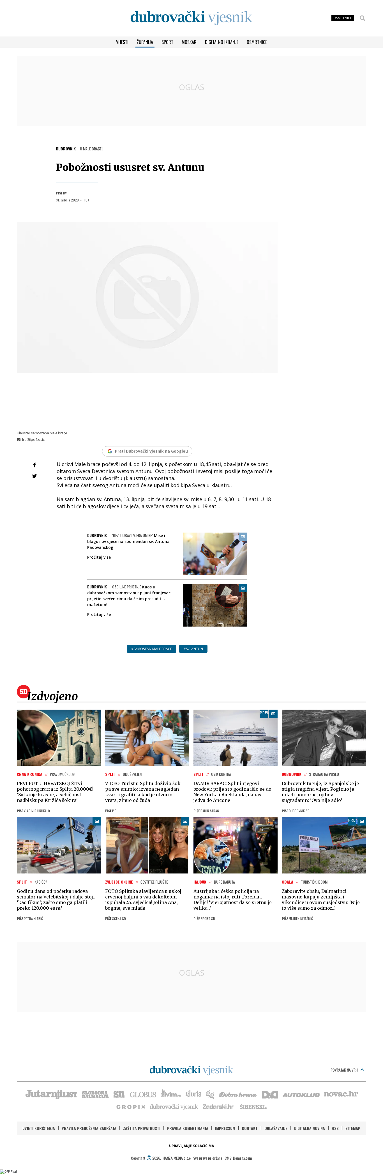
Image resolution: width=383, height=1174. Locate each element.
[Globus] (143, 1094)
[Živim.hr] (171, 1094)
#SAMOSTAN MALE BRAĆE (151, 648)
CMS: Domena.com (238, 1158)
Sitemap (352, 1128)
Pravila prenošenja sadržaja (89, 1128)
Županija (145, 42)
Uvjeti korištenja (38, 1128)
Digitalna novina (309, 1128)
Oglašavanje (275, 1128)
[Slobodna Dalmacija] (95, 1094)
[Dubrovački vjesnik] (174, 1106)
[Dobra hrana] (238, 1094)
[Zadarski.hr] (218, 1106)
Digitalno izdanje (221, 42)
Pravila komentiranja (187, 1128)
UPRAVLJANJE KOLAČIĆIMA (191, 1145)
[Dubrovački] (191, 18)
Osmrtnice (257, 42)
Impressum (225, 1128)
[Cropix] (130, 1106)
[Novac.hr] (341, 1094)
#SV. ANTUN (193, 648)
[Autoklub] (301, 1094)
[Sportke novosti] (119, 1094)
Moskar (189, 42)
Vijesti (122, 42)
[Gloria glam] (210, 1094)
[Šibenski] (253, 1106)
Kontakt (250, 1128)
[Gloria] (193, 1094)
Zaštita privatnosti (141, 1128)
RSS (335, 1128)
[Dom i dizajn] (270, 1094)
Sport (167, 42)
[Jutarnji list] (51, 1094)
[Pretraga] (362, 18)
